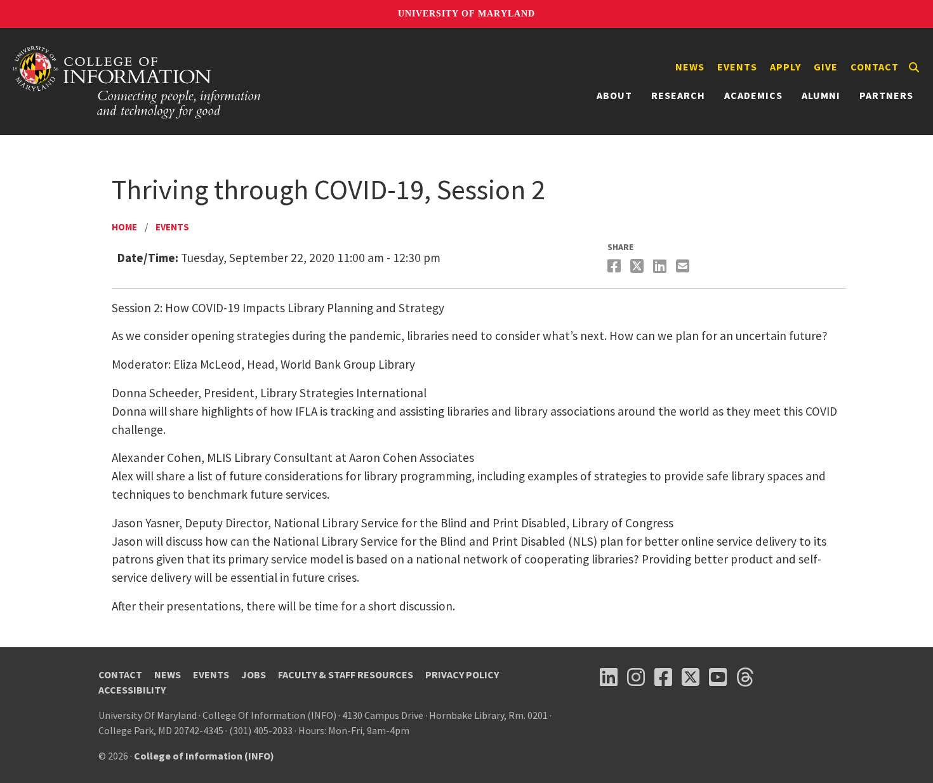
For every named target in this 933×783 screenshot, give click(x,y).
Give (826, 66)
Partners (886, 95)
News (690, 66)
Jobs (253, 674)
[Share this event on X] (638, 266)
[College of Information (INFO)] (137, 81)
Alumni (821, 95)
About (614, 95)
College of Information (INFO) (204, 755)
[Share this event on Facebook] (615, 266)
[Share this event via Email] (684, 266)
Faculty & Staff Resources (345, 674)
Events (737, 66)
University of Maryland (466, 13)
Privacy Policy (462, 674)
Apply (785, 66)
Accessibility (132, 689)
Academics (753, 95)
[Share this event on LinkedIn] (661, 266)
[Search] (914, 67)
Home (124, 227)
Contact (874, 66)
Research (678, 95)
